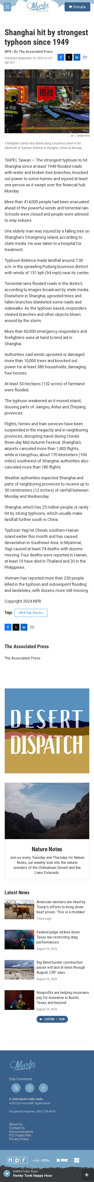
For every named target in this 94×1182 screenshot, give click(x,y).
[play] (7, 1173)
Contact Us (17, 1128)
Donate (79, 7)
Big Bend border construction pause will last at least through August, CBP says (61, 967)
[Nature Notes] (47, 811)
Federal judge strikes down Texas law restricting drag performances (58, 937)
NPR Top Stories (31, 613)
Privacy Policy (19, 1139)
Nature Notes (47, 849)
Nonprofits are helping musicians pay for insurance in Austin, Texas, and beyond (63, 997)
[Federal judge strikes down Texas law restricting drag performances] (19, 939)
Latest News (17, 892)
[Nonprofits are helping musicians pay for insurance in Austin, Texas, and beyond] (19, 1000)
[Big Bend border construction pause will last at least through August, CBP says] (19, 970)
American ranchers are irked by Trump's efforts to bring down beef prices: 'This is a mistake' (61, 907)
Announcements (21, 1131)
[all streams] (88, 1174)
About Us (15, 1124)
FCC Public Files (20, 1135)
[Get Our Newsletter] (47, 731)
